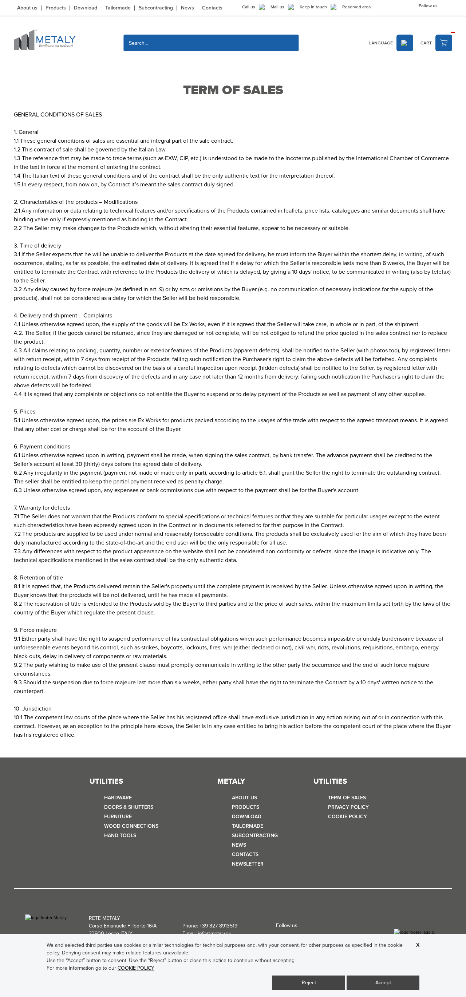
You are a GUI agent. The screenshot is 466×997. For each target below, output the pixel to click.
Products (56, 8)
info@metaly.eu (215, 933)
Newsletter (248, 864)
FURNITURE (118, 816)
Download (85, 8)
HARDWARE (118, 798)
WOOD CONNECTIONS (131, 826)
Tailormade (118, 8)
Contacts (212, 8)
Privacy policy (348, 807)
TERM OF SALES (347, 798)
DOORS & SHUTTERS (128, 807)
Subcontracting (156, 8)
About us (27, 8)
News (187, 8)
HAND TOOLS (120, 835)
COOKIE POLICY (347, 816)
